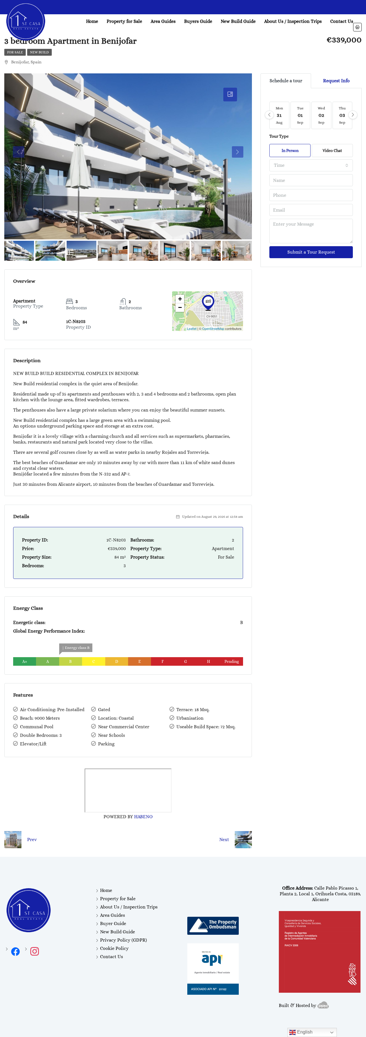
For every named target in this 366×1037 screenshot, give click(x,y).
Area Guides (112, 915)
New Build (39, 52)
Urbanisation (190, 718)
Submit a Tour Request (311, 252)
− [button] (180, 307)
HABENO (143, 816)
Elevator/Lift (33, 744)
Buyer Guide (113, 923)
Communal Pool (36, 726)
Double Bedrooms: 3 (41, 735)
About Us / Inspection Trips (293, 21)
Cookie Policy (114, 948)
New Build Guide (238, 21)
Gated (104, 709)
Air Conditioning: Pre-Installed (52, 709)
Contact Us (341, 21)
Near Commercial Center (123, 726)
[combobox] (311, 165)
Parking (106, 744)
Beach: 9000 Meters (40, 718)
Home (92, 21)
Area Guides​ (163, 21)
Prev (32, 839)
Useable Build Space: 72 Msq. (206, 726)
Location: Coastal (116, 718)
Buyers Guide (198, 21)
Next (224, 839)
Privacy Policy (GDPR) (123, 940)
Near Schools (111, 735)
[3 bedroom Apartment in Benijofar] (208, 303)
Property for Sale (124, 21)
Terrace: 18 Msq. (193, 709)
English (304, 1032)
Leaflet (191, 328)
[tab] (230, 94)
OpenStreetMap (213, 328)
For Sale (15, 52)
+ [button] (180, 298)
